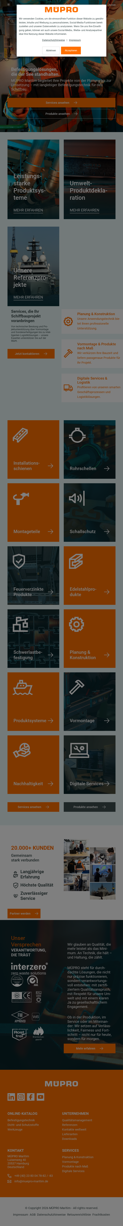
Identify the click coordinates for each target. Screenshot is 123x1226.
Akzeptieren (71, 50)
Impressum (75, 40)
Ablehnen (51, 50)
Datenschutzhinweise (53, 40)
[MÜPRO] (61, 9)
